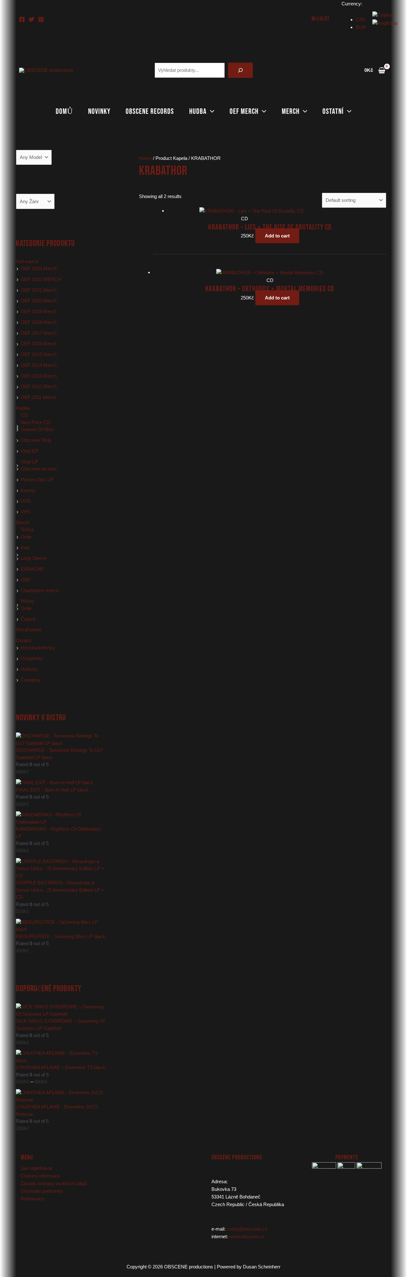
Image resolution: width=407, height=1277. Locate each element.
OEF (26, 579)
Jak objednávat (36, 1168)
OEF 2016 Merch (39, 343)
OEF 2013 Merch (39, 376)
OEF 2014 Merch (39, 365)
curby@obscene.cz (247, 1229)
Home (145, 158)
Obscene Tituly (36, 440)
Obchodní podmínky (42, 1191)
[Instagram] (41, 19)
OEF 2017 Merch (39, 333)
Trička (27, 529)
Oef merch (244, 111)
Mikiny (27, 601)
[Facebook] (22, 19)
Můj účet (320, 19)
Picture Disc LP (37, 479)
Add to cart (277, 235)
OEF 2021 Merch (39, 290)
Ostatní (333, 111)
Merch (291, 111)
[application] (210, 111)
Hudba (198, 111)
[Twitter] (31, 19)
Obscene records (150, 111)
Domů (64, 111)
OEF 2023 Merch (39, 268)
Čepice (28, 619)
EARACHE (32, 569)
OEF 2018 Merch (39, 322)
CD (24, 415)
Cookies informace (40, 1175)
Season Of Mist (37, 429)
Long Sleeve (33, 558)
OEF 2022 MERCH (41, 279)
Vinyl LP (29, 461)
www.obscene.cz (247, 1236)
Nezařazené (28, 629)
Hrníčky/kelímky (38, 647)
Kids (25, 547)
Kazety (28, 490)
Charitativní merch (40, 590)
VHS (26, 511)
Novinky (99, 111)
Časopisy (30, 680)
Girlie (26, 536)
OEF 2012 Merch (39, 386)
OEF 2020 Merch (39, 300)
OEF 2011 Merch (38, 397)
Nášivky (29, 669)
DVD (26, 501)
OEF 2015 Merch (39, 354)
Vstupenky (32, 658)
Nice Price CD (36, 422)
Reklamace (33, 1198)
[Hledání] (240, 70)
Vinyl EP (29, 451)
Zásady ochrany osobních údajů (54, 1183)
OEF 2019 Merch (39, 311)
